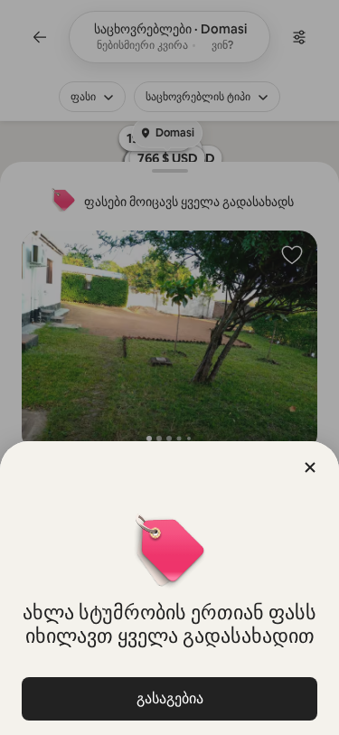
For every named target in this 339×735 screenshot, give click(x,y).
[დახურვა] (310, 467)
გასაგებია (170, 698)
